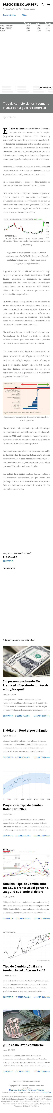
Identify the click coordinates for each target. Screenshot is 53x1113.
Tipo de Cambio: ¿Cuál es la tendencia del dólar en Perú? (24, 968)
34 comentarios (22, 836)
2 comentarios (22, 716)
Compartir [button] (8, 561)
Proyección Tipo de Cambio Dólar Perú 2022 (23, 807)
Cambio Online (9, 15)
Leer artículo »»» (42, 716)
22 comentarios (22, 918)
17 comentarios (22, 997)
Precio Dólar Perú (23, 553)
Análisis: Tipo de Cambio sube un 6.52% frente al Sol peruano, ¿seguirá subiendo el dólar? (26, 888)
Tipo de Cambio (10, 557)
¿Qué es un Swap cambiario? (23, 1045)
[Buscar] (42, 4)
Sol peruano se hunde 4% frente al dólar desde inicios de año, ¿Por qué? (26, 685)
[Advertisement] (26, 58)
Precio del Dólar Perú (21, 4)
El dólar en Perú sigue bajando (25, 730)
